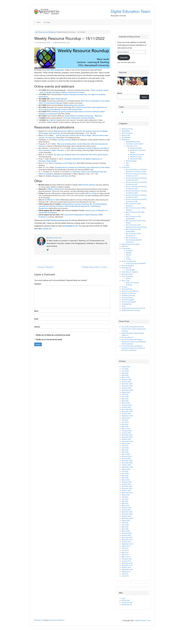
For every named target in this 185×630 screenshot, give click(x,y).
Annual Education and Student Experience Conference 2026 (136, 170)
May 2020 (125, 527)
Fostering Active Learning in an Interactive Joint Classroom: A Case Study (82, 167)
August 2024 (126, 418)
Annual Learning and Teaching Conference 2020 (136, 179)
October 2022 (126, 465)
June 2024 (125, 422)
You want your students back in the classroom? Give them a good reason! (81, 154)
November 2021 (127, 488)
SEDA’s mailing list (55, 189)
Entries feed (126, 600)
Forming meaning (64, 139)
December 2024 (127, 409)
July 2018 (125, 574)
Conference (126, 167)
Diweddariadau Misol (133, 142)
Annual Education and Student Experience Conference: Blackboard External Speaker (134, 341)
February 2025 (127, 405)
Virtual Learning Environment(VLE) (133, 308)
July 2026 (125, 369)
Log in (124, 598)
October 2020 (126, 516)
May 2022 (125, 475)
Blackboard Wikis (136, 159)
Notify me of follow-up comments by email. (53, 335)
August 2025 (126, 392)
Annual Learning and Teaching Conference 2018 (136, 175)
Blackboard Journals (137, 154)
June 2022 (125, 473)
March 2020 (126, 531)
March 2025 (126, 403)
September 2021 (127, 493)
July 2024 (125, 420)
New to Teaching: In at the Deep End (62, 163)
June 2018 (125, 576)
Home (39, 22)
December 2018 (127, 563)
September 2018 (127, 569)
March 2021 (126, 505)
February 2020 (127, 533)
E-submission (126, 248)
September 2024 (127, 416)
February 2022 (127, 482)
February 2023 (127, 456)
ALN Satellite (126, 137)
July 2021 (125, 497)
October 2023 (126, 439)
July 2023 (125, 446)
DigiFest (53, 120)
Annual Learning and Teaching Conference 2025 (136, 200)
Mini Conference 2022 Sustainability (133, 217)
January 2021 (126, 510)
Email (36, 319)
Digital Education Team (130, 11)
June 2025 (125, 396)
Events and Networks (129, 261)
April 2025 (125, 401)
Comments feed (127, 602)
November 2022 (127, 463)
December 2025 (127, 384)
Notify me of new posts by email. (49, 339)
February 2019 (127, 559)
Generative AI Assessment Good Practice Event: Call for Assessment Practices (134, 329)
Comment (37, 284)
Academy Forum (127, 129)
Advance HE (126, 135)
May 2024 (125, 424)
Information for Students (130, 272)
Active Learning (127, 133)
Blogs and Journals (132, 282)
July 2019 (125, 548)
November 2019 (127, 539)
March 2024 (126, 428)
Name (36, 311)
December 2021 (127, 486)
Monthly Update (131, 161)
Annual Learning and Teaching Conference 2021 (136, 183)
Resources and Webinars (47, 32)
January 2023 (126, 458)
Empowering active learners (74, 105)
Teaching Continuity (128, 295)
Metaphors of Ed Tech (60, 176)
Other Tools (126, 280)
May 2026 (125, 373)
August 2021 (126, 495)
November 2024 (127, 411)
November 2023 (127, 437)
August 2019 (126, 546)
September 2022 (127, 467)
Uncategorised (126, 304)
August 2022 (126, 469)
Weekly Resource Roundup (131, 310)
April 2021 (125, 503)
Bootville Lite (38, 620)
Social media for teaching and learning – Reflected (83, 116)
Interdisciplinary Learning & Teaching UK (76, 204)
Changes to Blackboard (45, 267)
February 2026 (127, 379)
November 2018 (127, 565)
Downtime (125, 246)
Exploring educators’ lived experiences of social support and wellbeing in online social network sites (73, 108)
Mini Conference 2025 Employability (133, 230)
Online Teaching (127, 276)
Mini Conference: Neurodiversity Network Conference (134, 240)
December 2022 (127, 460)
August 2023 (126, 443)
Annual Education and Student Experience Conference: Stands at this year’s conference (133, 348)
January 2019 (126, 561)
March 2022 (126, 480)
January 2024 (126, 433)
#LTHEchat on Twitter (52, 200)
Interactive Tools (131, 146)
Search (119, 93)
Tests (128, 257)
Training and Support (129, 302)
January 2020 (126, 535)
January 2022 (126, 484)
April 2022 (125, 478)
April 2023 (125, 452)
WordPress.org (127, 604)
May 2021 (125, 501)
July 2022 (125, 471)
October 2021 (126, 490)
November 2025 (127, 386)
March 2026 (126, 377)
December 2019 (127, 537)
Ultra (127, 163)
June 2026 (125, 371)
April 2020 (125, 529)
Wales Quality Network (59, 99)
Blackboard (125, 139)
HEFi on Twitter (91, 193)
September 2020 (127, 518)
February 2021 (127, 507)
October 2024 (126, 413)
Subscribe (124, 57)
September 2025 (127, 390)
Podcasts (129, 285)
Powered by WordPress (56, 620)
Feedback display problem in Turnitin (95, 267)
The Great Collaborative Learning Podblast (78, 118)
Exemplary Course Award (134, 144)
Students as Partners (129, 293)
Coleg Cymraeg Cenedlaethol (136, 263)
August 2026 (126, 367)
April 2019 (125, 554)
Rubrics (128, 255)
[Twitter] (122, 112)
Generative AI (126, 268)
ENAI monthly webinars (86, 185)
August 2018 (126, 572)
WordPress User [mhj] (61, 42)
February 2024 (127, 431)
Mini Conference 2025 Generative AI (133, 234)
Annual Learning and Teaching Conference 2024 (136, 196)
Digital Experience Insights (130, 244)
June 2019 (125, 550)
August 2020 (126, 520)
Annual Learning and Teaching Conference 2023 (136, 192)
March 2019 (126, 557)
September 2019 (127, 544)
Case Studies (130, 270)
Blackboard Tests (136, 156)
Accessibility (126, 131)
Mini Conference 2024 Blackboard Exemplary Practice (136, 226)
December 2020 (127, 512)
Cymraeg (47, 22)
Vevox (124, 306)
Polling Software (127, 289)
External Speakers (128, 265)
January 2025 (126, 407)
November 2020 (127, 514)
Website (37, 327)
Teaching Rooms (127, 297)
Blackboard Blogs (136, 148)
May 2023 (125, 450)
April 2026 (125, 375)
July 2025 (125, 394)
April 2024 (125, 426)
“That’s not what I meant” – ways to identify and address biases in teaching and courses (74, 91)
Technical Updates (128, 300)
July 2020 (125, 522)
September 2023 (127, 441)
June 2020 (125, 525)
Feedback (129, 250)
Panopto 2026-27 (127, 337)
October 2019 (126, 542)
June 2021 (125, 499)
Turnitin (128, 259)
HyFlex (128, 278)
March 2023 (126, 454)
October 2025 (126, 388)
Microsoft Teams (127, 274)
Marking (128, 253)
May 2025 (125, 399)
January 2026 (126, 381)
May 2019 (125, 552)
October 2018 (126, 567)
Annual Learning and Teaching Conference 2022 (136, 187)
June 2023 (125, 448)
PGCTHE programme (55, 70)
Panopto (124, 287)
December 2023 (127, 435)
